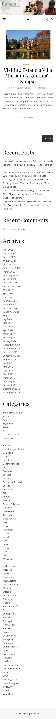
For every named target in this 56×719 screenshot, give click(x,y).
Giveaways (8, 511)
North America (10, 584)
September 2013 (12, 355)
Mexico (6, 562)
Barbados (8, 438)
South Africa (9, 642)
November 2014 (11, 304)
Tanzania (7, 657)
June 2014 (8, 322)
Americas (7, 419)
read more (28, 117)
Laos (5, 551)
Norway (7, 588)
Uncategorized (10, 679)
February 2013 (10, 381)
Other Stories (10, 595)
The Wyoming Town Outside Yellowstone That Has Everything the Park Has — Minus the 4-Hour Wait (27, 205)
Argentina (28, 64)
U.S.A (5, 672)
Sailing (6, 631)
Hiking (6, 522)
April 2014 (8, 330)
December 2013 (11, 344)
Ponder (7, 617)
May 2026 (8, 249)
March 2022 (9, 271)
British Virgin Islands (13, 449)
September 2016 (12, 286)
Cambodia (8, 452)
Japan (6, 544)
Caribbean (8, 460)
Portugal (7, 621)
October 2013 (10, 352)
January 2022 (9, 278)
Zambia (6, 690)
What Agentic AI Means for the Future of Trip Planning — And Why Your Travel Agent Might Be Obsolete (26, 183)
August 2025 (9, 256)
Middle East (9, 566)
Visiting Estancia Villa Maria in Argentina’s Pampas (28, 75)
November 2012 (11, 392)
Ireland (6, 533)
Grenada (7, 514)
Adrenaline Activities (13, 412)
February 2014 (10, 337)
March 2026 (9, 253)
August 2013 (9, 359)
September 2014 (12, 311)
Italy (5, 540)
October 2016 (10, 282)
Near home (8, 577)
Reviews (7, 628)
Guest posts (9, 518)
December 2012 (11, 388)
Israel (6, 536)
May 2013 (8, 370)
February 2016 (10, 300)
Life (5, 555)
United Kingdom (11, 683)
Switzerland (9, 653)
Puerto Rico (9, 624)
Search (48, 138)
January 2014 (9, 341)
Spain (5, 650)
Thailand (7, 661)
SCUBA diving (10, 635)
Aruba (6, 427)
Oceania (7, 591)
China (5, 467)
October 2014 (10, 308)
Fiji (4, 493)
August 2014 (9, 315)
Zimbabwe (8, 694)
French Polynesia (11, 504)
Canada (6, 456)
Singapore (8, 639)
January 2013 (9, 384)
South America (10, 646)
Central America (11, 463)
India (5, 525)
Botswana (8, 445)
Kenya (6, 547)
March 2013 (9, 377)
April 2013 (8, 373)
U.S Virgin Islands (11, 668)
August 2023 (9, 260)
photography (9, 613)
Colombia (7, 471)
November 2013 (11, 348)
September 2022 (12, 267)
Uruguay (7, 686)
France (6, 500)
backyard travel (11, 434)
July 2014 (7, 319)
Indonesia (8, 529)
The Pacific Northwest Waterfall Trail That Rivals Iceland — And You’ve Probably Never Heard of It (28, 165)
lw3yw (12, 87)
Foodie (6, 496)
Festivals (7, 489)
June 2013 (8, 366)
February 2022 (10, 275)
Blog (5, 441)
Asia (5, 430)
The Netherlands (11, 664)
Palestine (8, 599)
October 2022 (10, 264)
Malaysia (7, 558)
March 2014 (9, 333)
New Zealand (9, 580)
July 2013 (7, 362)
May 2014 (8, 326)
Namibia (7, 573)
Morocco (7, 569)
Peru (5, 610)
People (6, 602)
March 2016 (9, 297)
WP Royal (35, 713)
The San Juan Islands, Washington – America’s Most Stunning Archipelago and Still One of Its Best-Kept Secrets (26, 194)
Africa (6, 416)
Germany (7, 507)
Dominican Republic (13, 482)
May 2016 (8, 289)
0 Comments (40, 87)
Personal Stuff (10, 606)
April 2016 (8, 293)
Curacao (7, 474)
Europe (6, 485)
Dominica (7, 478)
